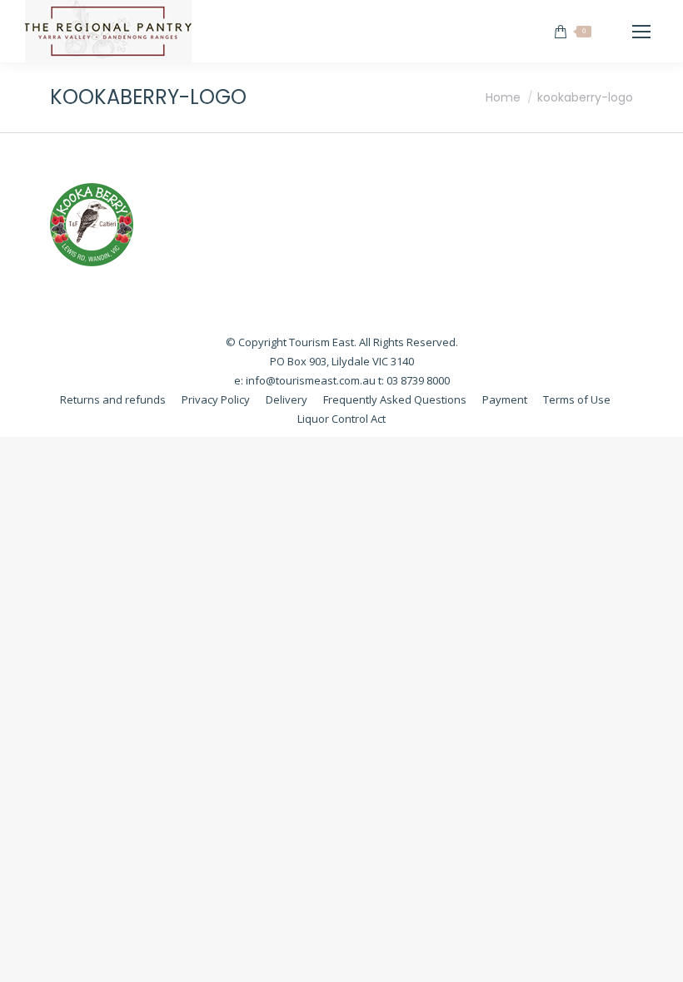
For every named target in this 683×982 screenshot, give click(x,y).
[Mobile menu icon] (641, 31)
